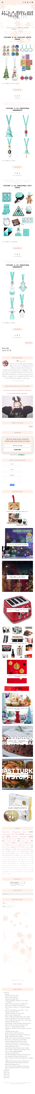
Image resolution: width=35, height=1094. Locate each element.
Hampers (4, 871)
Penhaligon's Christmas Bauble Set (17, 511)
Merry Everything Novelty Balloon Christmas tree (17, 1034)
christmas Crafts (26, 845)
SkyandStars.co (20, 1083)
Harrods (4, 849)
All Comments (8, 906)
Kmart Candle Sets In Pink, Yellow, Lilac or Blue (17, 1016)
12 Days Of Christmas (19, 853)
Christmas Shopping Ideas (14, 832)
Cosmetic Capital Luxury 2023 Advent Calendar (17, 1018)
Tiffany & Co (18, 31)
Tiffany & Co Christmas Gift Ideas (17, 187)
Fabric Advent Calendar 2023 (12, 1015)
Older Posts (28, 342)
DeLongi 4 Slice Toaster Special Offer (17, 610)
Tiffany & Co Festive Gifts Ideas (17, 38)
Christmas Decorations (11, 102)
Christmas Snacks (17, 867)
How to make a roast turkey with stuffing (17, 775)
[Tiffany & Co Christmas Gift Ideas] (17, 238)
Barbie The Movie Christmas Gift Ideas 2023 (16, 1025)
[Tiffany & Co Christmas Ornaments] (17, 157)
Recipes (11, 849)
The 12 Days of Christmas (26, 871)
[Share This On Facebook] (15, 96)
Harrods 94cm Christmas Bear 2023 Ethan (16, 1039)
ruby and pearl (22, 361)
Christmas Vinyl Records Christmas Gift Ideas (16, 1062)
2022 (5, 1071)
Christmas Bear (22, 855)
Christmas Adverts (27, 839)
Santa (3, 861)
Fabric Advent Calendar (11, 997)
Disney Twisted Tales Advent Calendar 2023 (16, 1003)
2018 (5, 1077)
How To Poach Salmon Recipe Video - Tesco (16, 1010)
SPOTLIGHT (18, 847)
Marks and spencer (6, 847)
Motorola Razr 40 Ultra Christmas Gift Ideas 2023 (18, 1023)
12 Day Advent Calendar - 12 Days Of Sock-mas (17, 1044)
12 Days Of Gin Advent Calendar (17, 544)
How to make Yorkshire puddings (13, 1051)
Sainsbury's (27, 847)
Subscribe (17, 449)
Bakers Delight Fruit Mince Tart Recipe (17, 709)
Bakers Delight (17, 861)
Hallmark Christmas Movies (24, 869)
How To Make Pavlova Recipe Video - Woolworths (18, 1020)
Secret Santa (25, 841)
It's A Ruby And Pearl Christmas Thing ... (17, 14)
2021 (5, 1072)
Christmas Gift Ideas (24, 102)
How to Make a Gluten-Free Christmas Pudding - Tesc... (17, 1007)
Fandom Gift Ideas (27, 867)
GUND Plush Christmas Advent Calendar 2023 (17, 1061)
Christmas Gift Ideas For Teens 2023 (14, 1013)
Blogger (20, 980)
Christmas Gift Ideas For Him (17, 643)
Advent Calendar (6, 853)
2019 (5, 1076)
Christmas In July (6, 859)
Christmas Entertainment (7, 865)
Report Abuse (17, 984)
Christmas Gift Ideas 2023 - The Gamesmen (16, 1043)
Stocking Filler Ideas (19, 865)
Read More (17, 89)
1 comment (17, 98)
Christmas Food (7, 843)
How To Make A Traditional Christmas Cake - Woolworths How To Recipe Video (17, 741)
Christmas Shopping (21, 849)
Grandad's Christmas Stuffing (9, 869)
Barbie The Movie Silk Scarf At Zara (14, 1033)
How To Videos (20, 843)
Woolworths (27, 851)
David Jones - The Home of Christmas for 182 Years (17, 577)
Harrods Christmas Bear (13, 857)
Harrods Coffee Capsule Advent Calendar (17, 676)
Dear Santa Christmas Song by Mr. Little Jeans (17, 390)
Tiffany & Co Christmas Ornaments (21, 105)
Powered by (13, 454)
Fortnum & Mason (16, 851)
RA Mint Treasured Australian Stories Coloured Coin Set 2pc (17, 808)
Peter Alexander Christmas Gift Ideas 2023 (16, 1056)
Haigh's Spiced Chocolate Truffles (14, 1036)
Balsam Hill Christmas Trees (12, 1064)
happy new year (5, 873)
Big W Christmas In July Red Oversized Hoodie (17, 1067)
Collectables (28, 863)
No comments (17, 175)
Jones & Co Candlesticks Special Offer (15, 1026)
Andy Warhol (9, 31)
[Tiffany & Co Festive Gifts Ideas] (17, 80)
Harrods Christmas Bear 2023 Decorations (16, 1041)
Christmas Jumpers (6, 863)
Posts (5, 903)
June (6, 1069)
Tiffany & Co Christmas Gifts (13, 104)
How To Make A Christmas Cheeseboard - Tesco (17, 1049)
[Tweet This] (17, 96)
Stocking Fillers (11, 841)
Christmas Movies (7, 867)
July (6, 994)
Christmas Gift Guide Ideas (12, 1053)
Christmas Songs (18, 863)
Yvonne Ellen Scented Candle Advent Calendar (17, 1048)
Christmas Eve (27, 861)
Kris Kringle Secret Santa (13, 871)
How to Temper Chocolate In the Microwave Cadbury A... (19, 1058)
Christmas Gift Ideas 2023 (11, 995)
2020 (5, 1074)
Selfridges (9, 861)
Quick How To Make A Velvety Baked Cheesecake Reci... (18, 1029)
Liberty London (27, 859)
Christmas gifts (12, 855)
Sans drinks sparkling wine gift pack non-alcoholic (17, 1054)
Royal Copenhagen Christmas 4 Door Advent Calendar (16, 1001)
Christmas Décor (29, 865)
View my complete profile (17, 380)
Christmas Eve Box (26, 857)
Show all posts (20, 29)
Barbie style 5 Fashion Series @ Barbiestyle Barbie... (18, 1038)
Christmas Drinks (13, 845)
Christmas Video (17, 859)
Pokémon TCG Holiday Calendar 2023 (15, 1005)
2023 (5, 992)
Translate (22, 885)
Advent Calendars (19, 836)
